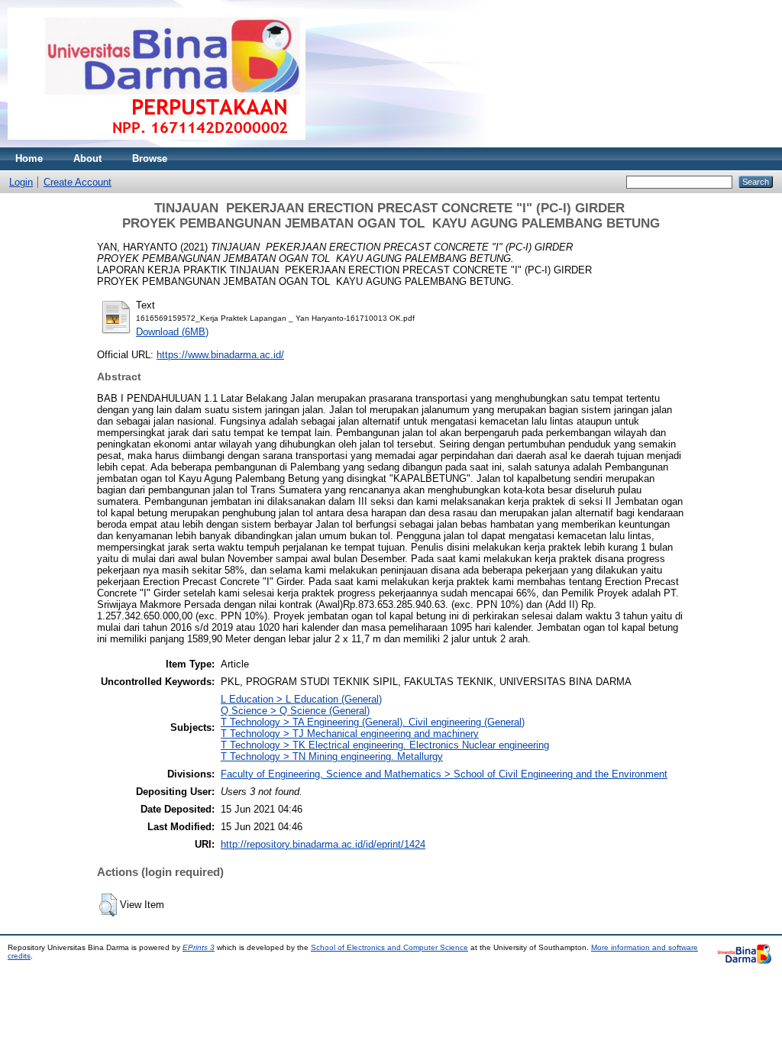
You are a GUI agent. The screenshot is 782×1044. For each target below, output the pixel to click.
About (87, 158)
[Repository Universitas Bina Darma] (156, 144)
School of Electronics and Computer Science (389, 947)
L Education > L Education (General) (301, 699)
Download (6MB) (172, 332)
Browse (149, 158)
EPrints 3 (199, 947)
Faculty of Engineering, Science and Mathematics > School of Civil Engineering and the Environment (444, 774)
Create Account (77, 182)
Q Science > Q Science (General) (295, 710)
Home (29, 158)
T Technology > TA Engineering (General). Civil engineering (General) (373, 722)
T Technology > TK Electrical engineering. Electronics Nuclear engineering (385, 745)
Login (21, 182)
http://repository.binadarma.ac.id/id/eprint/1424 (323, 844)
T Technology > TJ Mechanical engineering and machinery (350, 733)
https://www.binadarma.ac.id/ (220, 354)
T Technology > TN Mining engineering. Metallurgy (332, 756)
